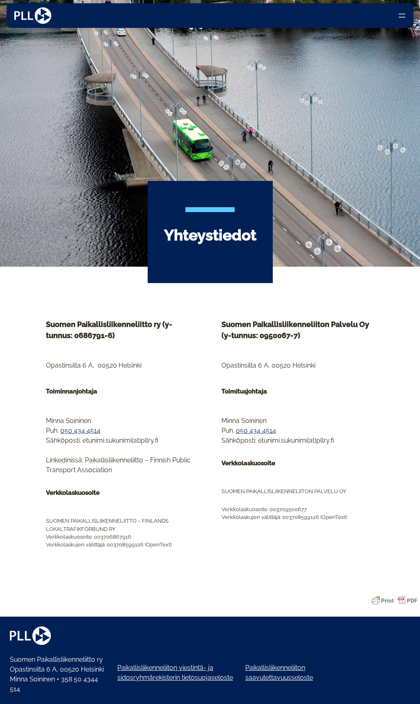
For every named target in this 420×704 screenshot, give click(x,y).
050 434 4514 (80, 430)
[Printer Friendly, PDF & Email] (394, 600)
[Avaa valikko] (402, 16)
